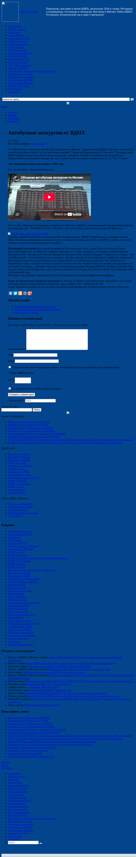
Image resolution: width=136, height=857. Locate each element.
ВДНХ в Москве (28, 11)
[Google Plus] (30, 293)
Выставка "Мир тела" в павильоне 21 (49, 684)
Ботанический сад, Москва (23, 512)
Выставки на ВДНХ (19, 460)
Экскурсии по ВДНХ (27, 312)
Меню (4, 765)
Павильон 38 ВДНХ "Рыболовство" (51, 690)
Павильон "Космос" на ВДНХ (25, 753)
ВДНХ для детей (17, 41)
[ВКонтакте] (11, 293)
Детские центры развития (22, 581)
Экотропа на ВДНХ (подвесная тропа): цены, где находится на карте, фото (50, 744)
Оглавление (15, 89)
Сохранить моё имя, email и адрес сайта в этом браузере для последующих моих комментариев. (66, 367)
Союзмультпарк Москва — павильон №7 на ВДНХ (37, 433)
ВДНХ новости (16, 564)
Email (11, 361)
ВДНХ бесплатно (18, 555)
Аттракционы (16, 47)
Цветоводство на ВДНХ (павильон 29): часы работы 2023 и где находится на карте (74, 696)
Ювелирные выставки (20, 644)
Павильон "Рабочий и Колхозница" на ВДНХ (34, 436)
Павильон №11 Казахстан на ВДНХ (28, 424)
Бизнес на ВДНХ (17, 543)
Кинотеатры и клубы (20, 74)
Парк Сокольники (18, 44)
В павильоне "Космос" (21, 83)
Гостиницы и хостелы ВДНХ (24, 579)
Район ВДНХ (15, 515)
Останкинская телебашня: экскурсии (35, 306)
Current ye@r (16, 400)
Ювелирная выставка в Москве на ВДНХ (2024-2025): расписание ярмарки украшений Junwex (79, 681)
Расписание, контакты (21, 77)
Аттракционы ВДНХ (20, 465)
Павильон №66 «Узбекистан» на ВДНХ (30, 427)
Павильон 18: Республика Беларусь (28, 750)
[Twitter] (15, 293)
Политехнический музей (22, 614)
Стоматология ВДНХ (20, 626)
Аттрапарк (14, 537)
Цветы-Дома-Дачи (18, 86)
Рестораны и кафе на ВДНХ (24, 477)
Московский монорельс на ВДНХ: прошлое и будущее (59, 666)
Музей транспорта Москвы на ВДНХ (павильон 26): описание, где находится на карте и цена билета (65, 442)
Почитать (13, 121)
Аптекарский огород (20, 531)
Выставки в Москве (19, 457)
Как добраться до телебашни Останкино (37, 309)
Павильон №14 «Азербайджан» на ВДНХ (31, 430)
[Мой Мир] (25, 293)
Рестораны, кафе (17, 50)
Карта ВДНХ (15, 35)
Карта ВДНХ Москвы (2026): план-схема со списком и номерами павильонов (70, 663)
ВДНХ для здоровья (19, 483)
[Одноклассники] (20, 293)
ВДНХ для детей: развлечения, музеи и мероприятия (38, 558)
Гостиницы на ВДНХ (20, 80)
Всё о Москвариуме (19, 65)
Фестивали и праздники (21, 635)
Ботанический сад (18, 59)
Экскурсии (38, 143)
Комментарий (17, 349)
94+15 (11, 380)
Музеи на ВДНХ (17, 56)
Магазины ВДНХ (18, 68)
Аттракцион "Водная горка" (43, 687)
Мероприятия (15, 489)
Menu (4, 106)
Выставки (14, 32)
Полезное (13, 118)
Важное (12, 115)
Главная (12, 112)
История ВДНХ (17, 492)
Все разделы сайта (18, 454)
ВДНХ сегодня (16, 29)
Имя (10, 354)
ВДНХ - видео (16, 486)
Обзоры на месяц (17, 599)
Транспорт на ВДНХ (19, 629)
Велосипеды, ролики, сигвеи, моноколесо (32, 71)
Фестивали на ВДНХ (20, 53)
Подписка (7, 768)
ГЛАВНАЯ (14, 26)
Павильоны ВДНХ (19, 38)
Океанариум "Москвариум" (23, 602)
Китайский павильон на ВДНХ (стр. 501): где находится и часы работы (66, 693)
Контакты (14, 92)
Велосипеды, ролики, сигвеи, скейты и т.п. (32, 570)
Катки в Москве (17, 587)
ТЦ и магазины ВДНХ (21, 504)
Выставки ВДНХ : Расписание (42, 705)
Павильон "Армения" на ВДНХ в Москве (31, 747)
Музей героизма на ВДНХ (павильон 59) (31, 756)
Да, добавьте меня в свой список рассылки (35, 388)
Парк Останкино (18, 62)
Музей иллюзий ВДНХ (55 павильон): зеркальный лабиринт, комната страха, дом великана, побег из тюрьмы (70, 439)
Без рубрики (15, 540)
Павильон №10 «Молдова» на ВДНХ (29, 421)
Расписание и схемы (19, 474)
